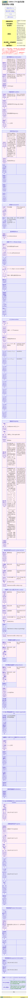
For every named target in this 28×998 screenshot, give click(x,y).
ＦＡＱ (10, 14)
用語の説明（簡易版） (10, 11)
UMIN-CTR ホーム (10, 8)
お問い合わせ (10, 17)
